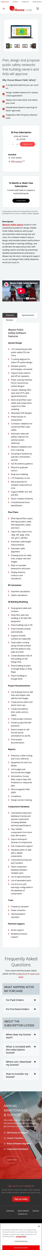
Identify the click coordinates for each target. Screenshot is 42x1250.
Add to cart (27, 144)
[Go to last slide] (8, 46)
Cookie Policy (21, 1236)
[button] (21, 32)
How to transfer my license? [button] (17, 1075)
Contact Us (22, 1213)
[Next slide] (34, 46)
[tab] (9, 315)
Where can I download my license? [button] (18, 1063)
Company (10, 1210)
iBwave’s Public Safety (12, 224)
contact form (21, 973)
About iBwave (23, 1210)
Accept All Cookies (21, 1248)
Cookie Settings (21, 1241)
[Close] (39, 1226)
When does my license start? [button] (18, 1036)
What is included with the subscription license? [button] (18, 1049)
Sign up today (21, 1199)
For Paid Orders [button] (15, 1000)
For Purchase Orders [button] (17, 1009)
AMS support (17, 161)
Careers (35, 1210)
